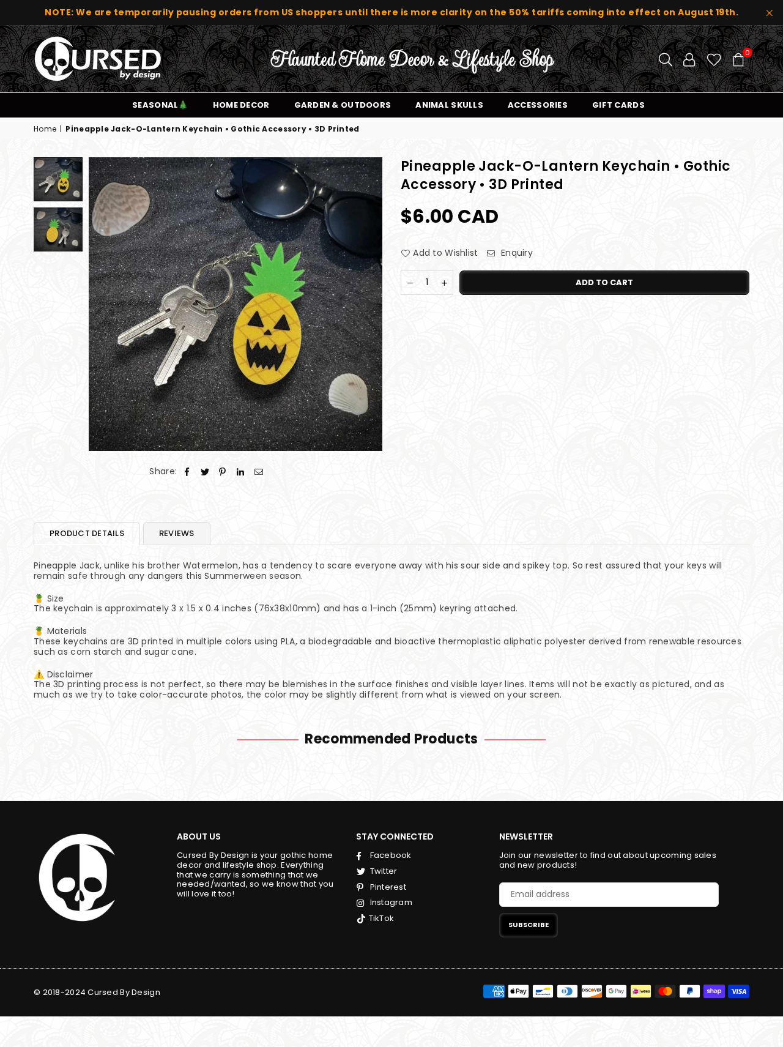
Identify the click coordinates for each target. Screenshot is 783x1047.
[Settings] (689, 59)
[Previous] (105, 304)
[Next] (365, 304)
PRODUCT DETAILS (87, 533)
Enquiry (516, 253)
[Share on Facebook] (186, 471)
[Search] (665, 59)
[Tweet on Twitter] (205, 471)
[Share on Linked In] (240, 471)
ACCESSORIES (538, 105)
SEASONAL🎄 (160, 105)
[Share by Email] (259, 471)
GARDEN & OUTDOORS (343, 105)
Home (45, 129)
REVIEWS (177, 533)
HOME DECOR (241, 105)
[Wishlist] (714, 59)
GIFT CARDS (618, 105)
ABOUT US (199, 836)
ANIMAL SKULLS (449, 105)
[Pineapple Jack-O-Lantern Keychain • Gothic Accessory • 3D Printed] (58, 179)
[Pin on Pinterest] (223, 471)
